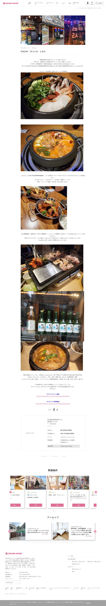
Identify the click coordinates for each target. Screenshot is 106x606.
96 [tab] (42, 541)
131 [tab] (86, 541)
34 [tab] (51, 540)
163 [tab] (62, 542)
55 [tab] (77, 540)
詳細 (20, 505)
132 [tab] (87, 541)
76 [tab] (17, 541)
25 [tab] (40, 540)
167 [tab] (67, 542)
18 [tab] (31, 540)
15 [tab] (27, 540)
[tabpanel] (20, 492)
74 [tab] (15, 541)
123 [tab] (76, 541)
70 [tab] (10, 541)
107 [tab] (56, 541)
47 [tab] (67, 540)
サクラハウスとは (39, 3)
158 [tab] (56, 542)
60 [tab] (83, 540)
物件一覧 (30, 3)
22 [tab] (36, 540)
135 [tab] (91, 541)
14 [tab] (26, 540)
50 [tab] (71, 540)
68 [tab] (93, 540)
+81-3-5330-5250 (67, 433)
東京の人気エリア (76, 569)
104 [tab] (52, 541)
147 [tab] (42, 542)
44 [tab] (63, 540)
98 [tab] (45, 541)
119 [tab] (71, 541)
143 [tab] (37, 542)
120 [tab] (72, 541)
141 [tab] (35, 542)
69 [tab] (94, 540)
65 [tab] (89, 540)
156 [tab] (53, 542)
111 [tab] (61, 541)
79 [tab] (21, 541)
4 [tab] (53, 511)
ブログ (57, 3)
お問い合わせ (76, 3)
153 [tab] (50, 542)
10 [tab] (21, 540)
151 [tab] (47, 542)
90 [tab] (35, 541)
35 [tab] (52, 540)
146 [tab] (41, 542)
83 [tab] (26, 541)
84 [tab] (27, 541)
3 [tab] (52, 511)
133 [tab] (88, 541)
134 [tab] (89, 541)
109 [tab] (58, 541)
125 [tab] (78, 541)
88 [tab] (32, 541)
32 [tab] (48, 540)
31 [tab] (47, 540)
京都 (73, 571)
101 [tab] (48, 541)
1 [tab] (50, 511)
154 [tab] (51, 542)
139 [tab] (32, 542)
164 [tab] (63, 542)
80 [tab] (22, 541)
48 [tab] (68, 540)
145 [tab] (40, 542)
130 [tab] (84, 541)
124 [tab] (77, 541)
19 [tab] (32, 540)
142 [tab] (36, 542)
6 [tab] (56, 511)
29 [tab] (45, 540)
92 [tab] (37, 541)
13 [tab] (25, 540)
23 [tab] (37, 540)
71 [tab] (11, 541)
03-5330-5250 (66, 430)
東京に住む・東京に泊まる (78, 561)
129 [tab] (83, 541)
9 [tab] (20, 540)
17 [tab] (30, 540)
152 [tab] (48, 542)
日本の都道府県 (71, 559)
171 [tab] (72, 542)
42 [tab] (61, 540)
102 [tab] (50, 541)
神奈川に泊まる (76, 564)
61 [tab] (84, 540)
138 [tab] (94, 541)
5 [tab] (15, 540)
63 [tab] (87, 540)
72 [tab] (12, 541)
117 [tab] (68, 541)
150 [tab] (46, 542)
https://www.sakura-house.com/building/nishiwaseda (53, 403)
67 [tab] (92, 540)
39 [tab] (57, 540)
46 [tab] (66, 540)
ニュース (64, 3)
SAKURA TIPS (83, 8)
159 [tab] (57, 542)
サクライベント (50, 3)
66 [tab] (91, 540)
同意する (88, 603)
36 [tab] (53, 540)
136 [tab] (92, 541)
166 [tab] (66, 542)
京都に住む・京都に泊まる (94, 561)
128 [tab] (82, 541)
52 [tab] (73, 540)
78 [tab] (20, 541)
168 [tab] (68, 542)
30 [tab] (46, 540)
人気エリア (70, 566)
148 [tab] (43, 542)
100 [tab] (47, 541)
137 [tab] (93, 541)
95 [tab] (41, 541)
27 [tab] (42, 540)
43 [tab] (62, 540)
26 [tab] (41, 540)
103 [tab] (51, 541)
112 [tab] (62, 541)
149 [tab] (45, 542)
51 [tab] (72, 540)
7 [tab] (17, 540)
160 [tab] (58, 542)
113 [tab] (63, 541)
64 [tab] (88, 540)
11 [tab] (22, 540)
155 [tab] (52, 542)
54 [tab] (76, 540)
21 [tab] (35, 540)
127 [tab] (81, 541)
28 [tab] (43, 540)
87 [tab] (31, 541)
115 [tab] (66, 541)
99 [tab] (46, 541)
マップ (49, 426)
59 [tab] (82, 540)
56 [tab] (78, 540)
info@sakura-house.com (67, 437)
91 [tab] (36, 541)
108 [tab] (57, 541)
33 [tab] (50, 540)
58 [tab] (81, 540)
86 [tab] (30, 541)
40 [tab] (58, 540)
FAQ (70, 3)
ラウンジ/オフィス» (24, 578)
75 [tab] (16, 541)
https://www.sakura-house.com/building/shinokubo (53, 396)
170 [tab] (71, 542)
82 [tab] (25, 541)
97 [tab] (43, 541)
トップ (78, 8)
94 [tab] (40, 541)
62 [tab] (86, 540)
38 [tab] (56, 540)
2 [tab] (51, 511)
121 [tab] (73, 541)
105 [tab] (53, 541)
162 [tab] (61, 542)
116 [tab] (67, 541)
